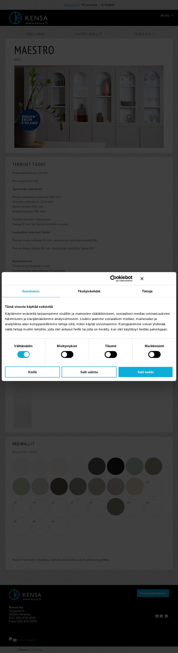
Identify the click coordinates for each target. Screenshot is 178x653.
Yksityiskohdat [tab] (89, 291)
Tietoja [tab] (147, 291)
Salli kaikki (146, 372)
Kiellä (32, 372)
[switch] (67, 354)
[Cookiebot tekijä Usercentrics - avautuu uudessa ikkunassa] (113, 278)
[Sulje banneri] (156, 278)
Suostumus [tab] (31, 291)
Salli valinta (89, 372)
